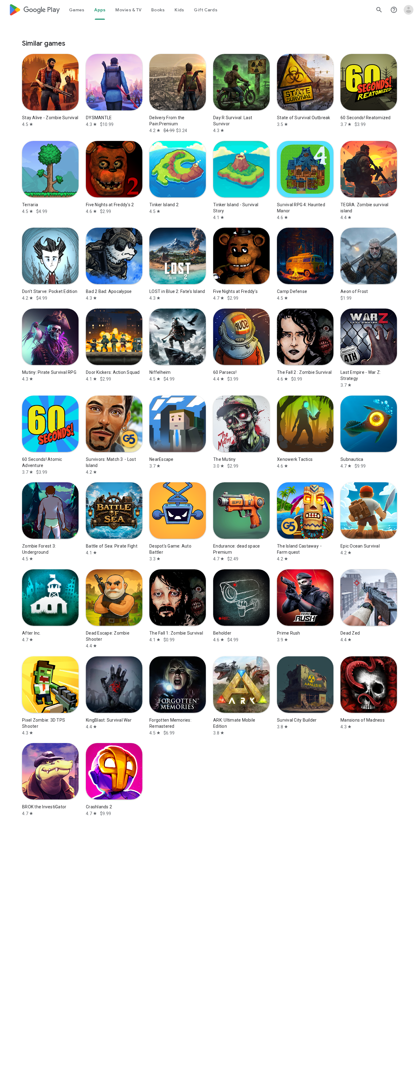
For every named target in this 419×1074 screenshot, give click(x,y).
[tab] (76, 10)
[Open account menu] (408, 9)
